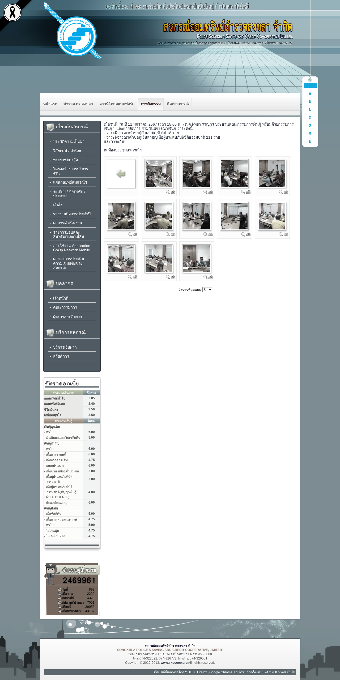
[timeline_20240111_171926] (196, 186)
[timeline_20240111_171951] (159, 271)
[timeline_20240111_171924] (159, 186)
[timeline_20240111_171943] (234, 228)
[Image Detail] (168, 193)
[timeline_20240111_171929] (234, 186)
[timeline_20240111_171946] (272, 228)
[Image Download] (173, 193)
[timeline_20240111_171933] (121, 228)
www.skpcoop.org (174, 663)
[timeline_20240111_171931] (272, 186)
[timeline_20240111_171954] (196, 271)
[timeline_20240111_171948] (121, 271)
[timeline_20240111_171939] (159, 228)
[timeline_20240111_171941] (196, 228)
